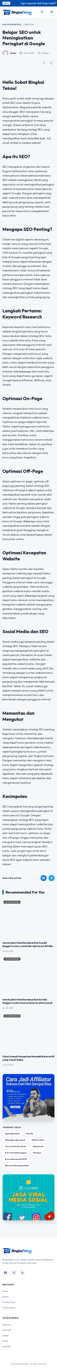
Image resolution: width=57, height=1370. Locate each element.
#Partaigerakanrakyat (15, 1140)
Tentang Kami (8, 1307)
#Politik (29, 1133)
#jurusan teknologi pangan (17, 1165)
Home (5, 1291)
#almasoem (38, 1146)
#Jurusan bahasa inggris (16, 1153)
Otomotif (6, 1330)
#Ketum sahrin (38, 1140)
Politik (5, 1341)
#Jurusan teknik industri (15, 1146)
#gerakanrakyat (12, 1133)
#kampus (37, 1153)
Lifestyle (6, 1346)
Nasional (6, 1324)
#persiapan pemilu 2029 (16, 1159)
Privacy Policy (9, 1302)
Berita (5, 1296)
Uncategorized (11, 24)
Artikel (5, 1335)
